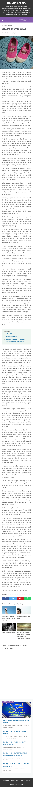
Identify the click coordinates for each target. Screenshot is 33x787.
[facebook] (5, 598)
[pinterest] (20, 598)
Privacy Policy (14, 780)
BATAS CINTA (9, 334)
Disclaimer (6, 780)
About (28, 780)
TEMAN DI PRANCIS (11, 336)
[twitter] (13, 598)
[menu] (3, 20)
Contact (22, 780)
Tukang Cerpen (16, 3)
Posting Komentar (16, 33)
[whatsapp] (27, 598)
